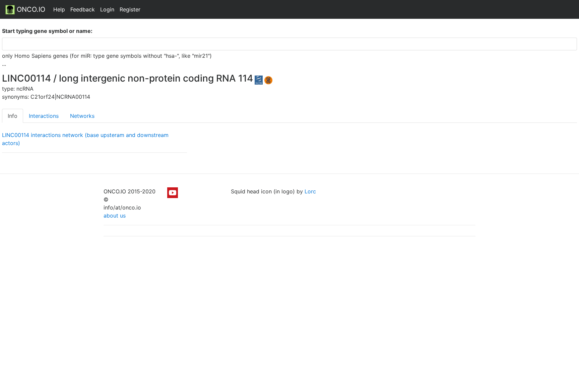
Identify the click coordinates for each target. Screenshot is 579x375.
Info (12, 115)
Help (59, 9)
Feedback (82, 9)
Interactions (44, 115)
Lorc (310, 191)
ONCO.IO (30, 9)
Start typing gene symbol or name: (47, 31)
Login (107, 9)
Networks (82, 115)
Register (130, 9)
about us (115, 215)
